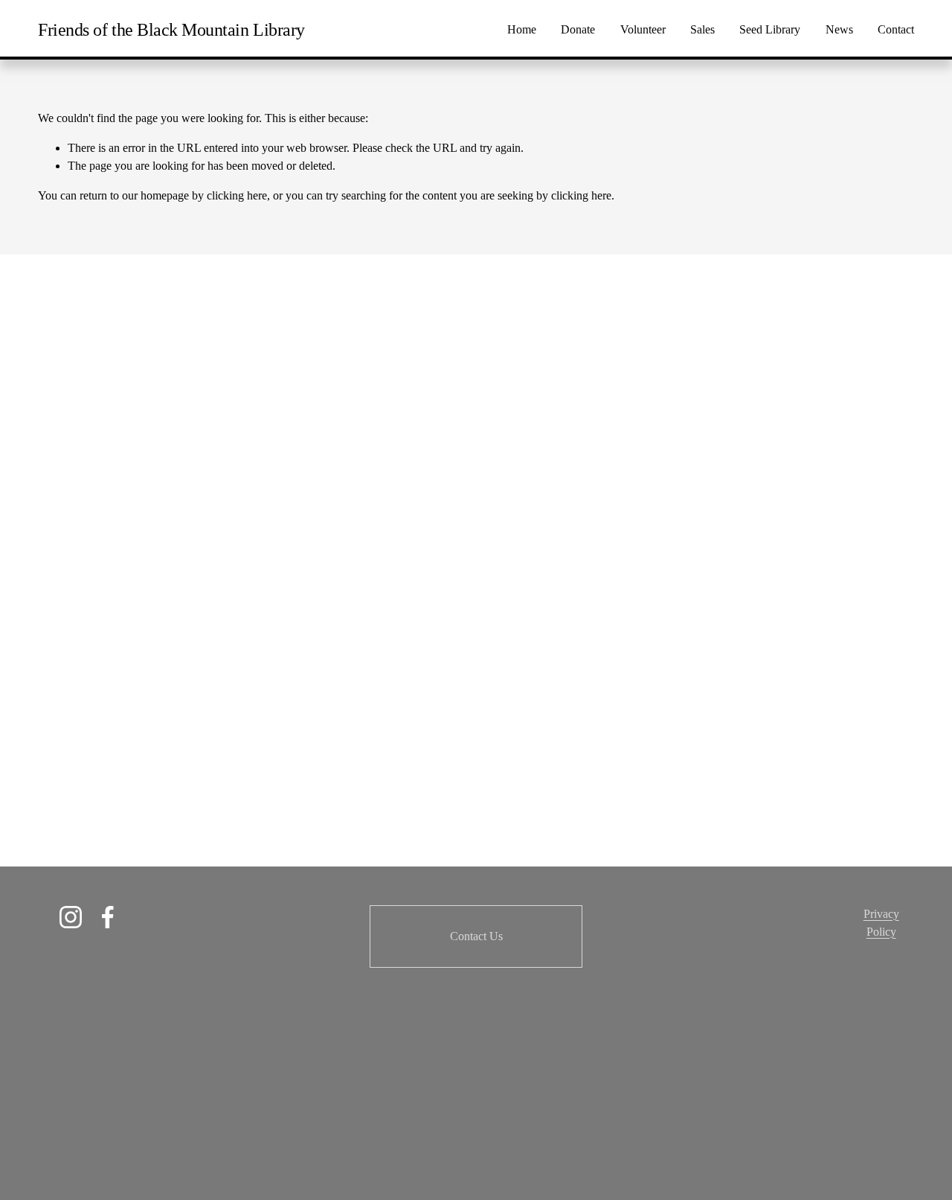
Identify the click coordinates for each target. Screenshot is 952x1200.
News (839, 29)
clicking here (237, 195)
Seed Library (769, 29)
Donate (578, 29)
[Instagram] (71, 917)
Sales (702, 29)
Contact (896, 29)
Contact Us (476, 936)
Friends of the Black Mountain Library (171, 29)
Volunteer (643, 29)
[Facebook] (108, 917)
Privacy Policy (881, 922)
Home (521, 29)
